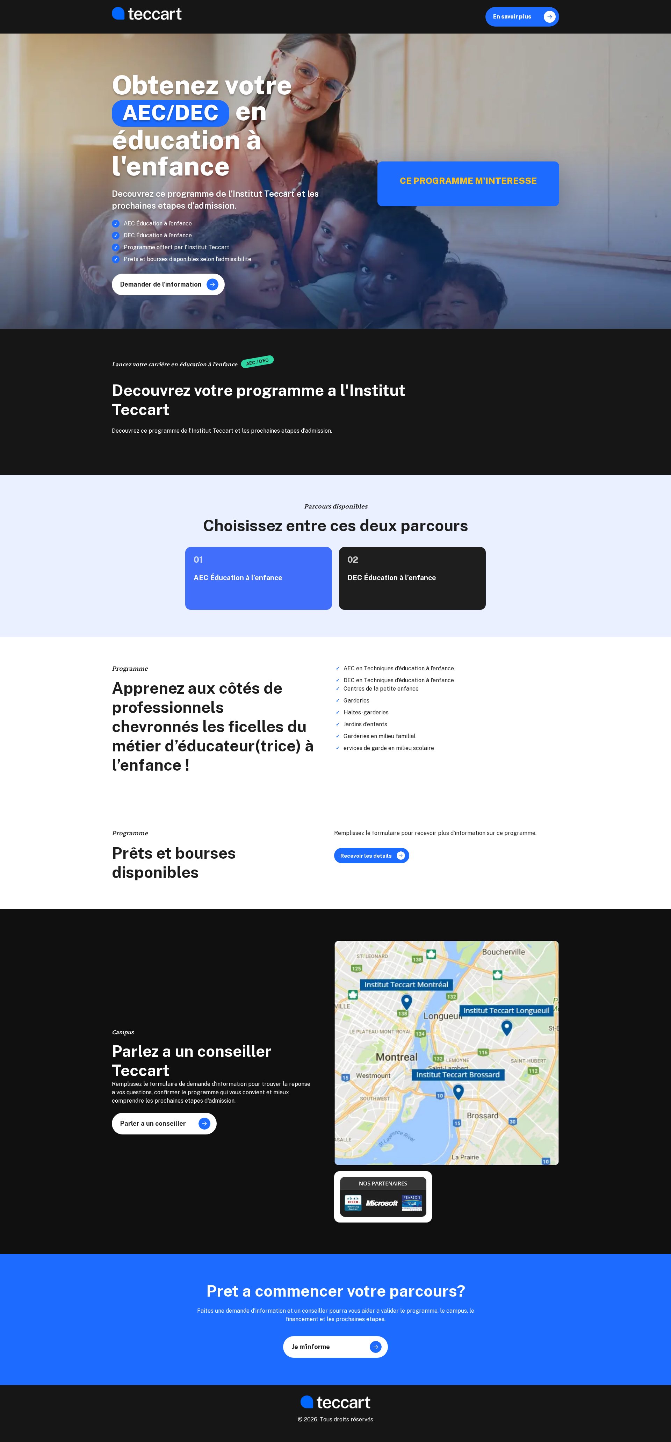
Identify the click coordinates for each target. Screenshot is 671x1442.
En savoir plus (522, 17)
